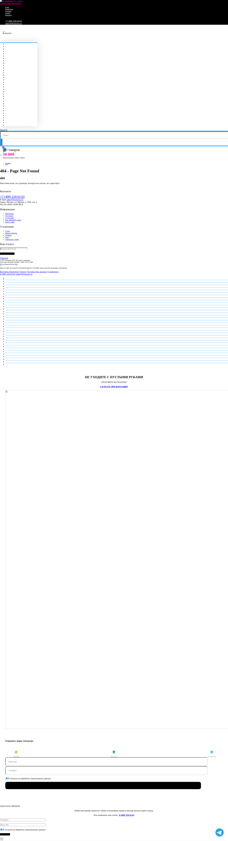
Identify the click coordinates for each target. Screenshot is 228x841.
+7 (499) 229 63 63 (12, 196)
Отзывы (8, 235)
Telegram (4, 258)
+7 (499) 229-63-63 (13, 21)
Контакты (8, 15)
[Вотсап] (114, 752)
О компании (52, 272)
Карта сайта (10, 222)
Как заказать (41, 272)
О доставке (9, 218)
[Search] (1, 142)
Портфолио (9, 9)
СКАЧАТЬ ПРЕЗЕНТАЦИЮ (114, 387)
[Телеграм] (211, 752)
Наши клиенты (11, 233)
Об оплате (9, 216)
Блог (7, 237)
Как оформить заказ (13, 220)
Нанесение (9, 214)
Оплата (7, 13)
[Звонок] (16, 752)
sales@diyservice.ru (13, 23)
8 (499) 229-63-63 (7, 274)
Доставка (8, 11)
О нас (7, 7)
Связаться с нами (12, 239)
